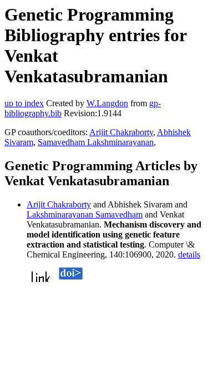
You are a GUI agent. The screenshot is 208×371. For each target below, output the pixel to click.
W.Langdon (107, 103)
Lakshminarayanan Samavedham (85, 214)
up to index (24, 103)
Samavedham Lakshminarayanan (96, 142)
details (189, 254)
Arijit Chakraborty (121, 132)
